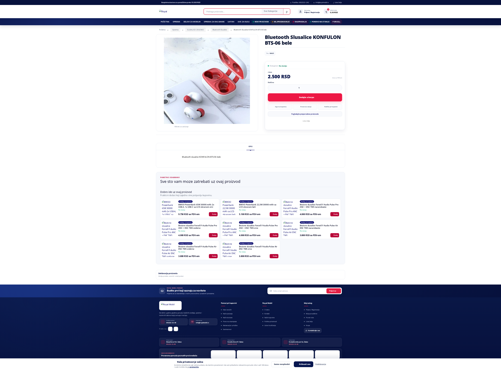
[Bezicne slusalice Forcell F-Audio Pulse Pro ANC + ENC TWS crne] (230, 228)
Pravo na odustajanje (230, 321)
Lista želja (306, 121)
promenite (194, 367)
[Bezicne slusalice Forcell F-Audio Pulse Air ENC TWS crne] (230, 249)
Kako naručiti (227, 310)
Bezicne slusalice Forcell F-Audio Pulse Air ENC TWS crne (258, 247)
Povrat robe (310, 318)
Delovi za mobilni (192, 22)
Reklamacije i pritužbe (230, 325)
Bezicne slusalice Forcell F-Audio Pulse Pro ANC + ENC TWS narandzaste (319, 205)
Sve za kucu (243, 22)
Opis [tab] (250, 146)
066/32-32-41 (232, 344)
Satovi (231, 22)
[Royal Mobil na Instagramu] (176, 329)
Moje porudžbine (311, 314)
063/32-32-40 (171, 344)
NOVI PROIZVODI (262, 22)
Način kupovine (269, 318)
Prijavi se (332, 291)
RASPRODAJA (301, 22)
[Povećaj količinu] (339, 88)
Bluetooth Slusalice (220, 29)
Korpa (308, 325)
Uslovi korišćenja (270, 325)
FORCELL (336, 22)
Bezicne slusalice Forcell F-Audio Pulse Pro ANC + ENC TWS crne (258, 226)
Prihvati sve (305, 364)
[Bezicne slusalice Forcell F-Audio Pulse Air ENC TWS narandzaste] (290, 228)
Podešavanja (320, 364)
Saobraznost (227, 329)
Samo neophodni (282, 364)
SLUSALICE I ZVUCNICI (195, 29)
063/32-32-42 (293, 344)
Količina (271, 82)
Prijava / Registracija (312, 310)
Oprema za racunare (214, 22)
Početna (165, 22)
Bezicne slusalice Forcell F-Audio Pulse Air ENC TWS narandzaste (319, 226)
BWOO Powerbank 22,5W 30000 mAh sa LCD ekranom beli (257, 205)
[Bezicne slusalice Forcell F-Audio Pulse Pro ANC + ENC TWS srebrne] (169, 228)
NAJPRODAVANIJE (282, 22)
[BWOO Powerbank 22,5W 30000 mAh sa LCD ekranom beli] (230, 207)
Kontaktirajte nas (314, 330)
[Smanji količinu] (334, 88)
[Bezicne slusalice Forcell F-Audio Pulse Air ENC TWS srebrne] (169, 249)
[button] (272, 11)
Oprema (176, 22)
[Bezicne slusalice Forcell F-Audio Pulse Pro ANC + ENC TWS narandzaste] (290, 207)
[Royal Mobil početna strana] (170, 305)
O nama (266, 310)
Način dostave (227, 318)
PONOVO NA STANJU (320, 22)
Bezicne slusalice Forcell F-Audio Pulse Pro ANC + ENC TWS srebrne (197, 226)
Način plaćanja (227, 314)
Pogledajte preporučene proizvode (304, 114)
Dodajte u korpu (306, 97)
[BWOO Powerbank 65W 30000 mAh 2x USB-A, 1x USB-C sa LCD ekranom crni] (169, 207)
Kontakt (267, 314)
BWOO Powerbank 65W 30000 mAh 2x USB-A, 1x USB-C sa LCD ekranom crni (196, 205)
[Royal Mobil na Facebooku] (170, 329)
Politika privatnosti (270, 321)
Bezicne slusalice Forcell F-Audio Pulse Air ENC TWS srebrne (197, 247)
